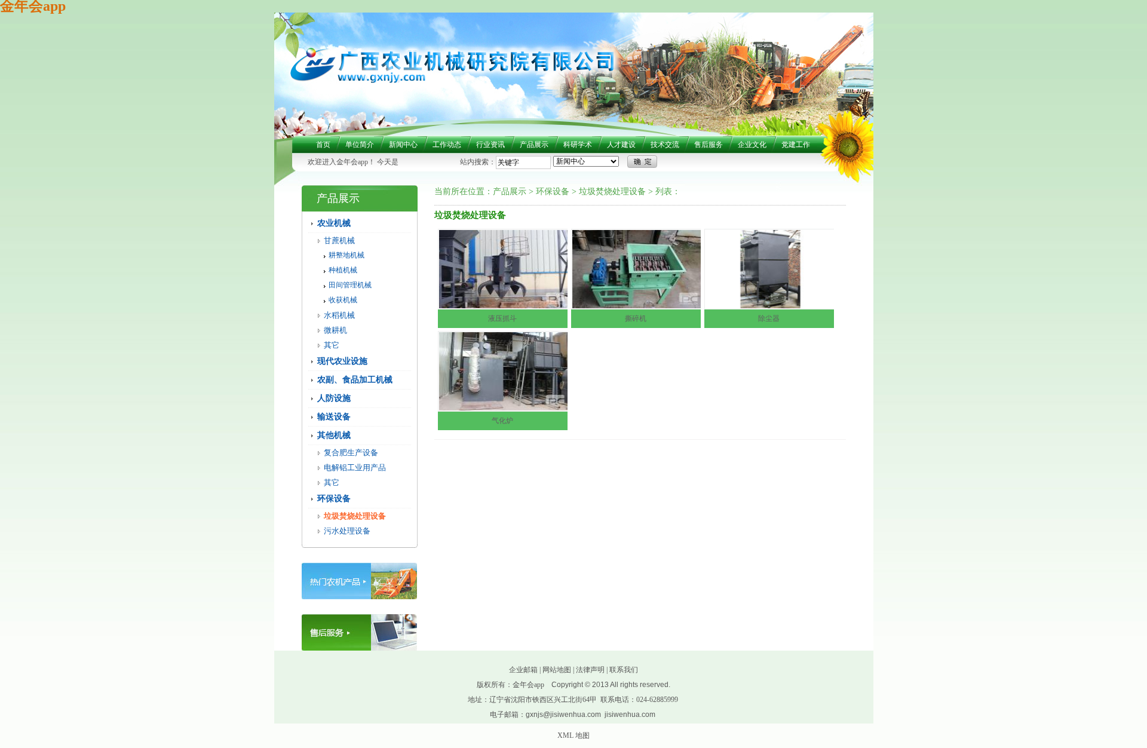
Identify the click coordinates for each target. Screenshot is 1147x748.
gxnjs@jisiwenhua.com (563, 714)
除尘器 (769, 318)
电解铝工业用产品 (355, 467)
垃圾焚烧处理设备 (355, 515)
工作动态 (447, 144)
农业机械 (334, 223)
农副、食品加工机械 (354, 379)
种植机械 (343, 270)
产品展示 (534, 144)
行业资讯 (490, 144)
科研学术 (577, 144)
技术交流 (665, 144)
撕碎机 (635, 318)
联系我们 (623, 670)
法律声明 (590, 670)
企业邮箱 (523, 670)
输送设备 (334, 416)
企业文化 (752, 144)
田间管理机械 (350, 285)
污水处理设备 (347, 530)
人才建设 (621, 144)
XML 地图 (573, 735)
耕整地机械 (346, 255)
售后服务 (708, 144)
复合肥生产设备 (351, 452)
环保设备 (334, 498)
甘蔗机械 (339, 240)
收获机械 (343, 300)
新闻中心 (403, 144)
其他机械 (334, 435)
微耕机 (335, 330)
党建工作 (795, 144)
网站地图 (556, 670)
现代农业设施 (342, 361)
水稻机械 (339, 315)
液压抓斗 (502, 318)
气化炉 (502, 420)
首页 (323, 144)
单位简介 (359, 144)
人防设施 (334, 398)
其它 (331, 345)
